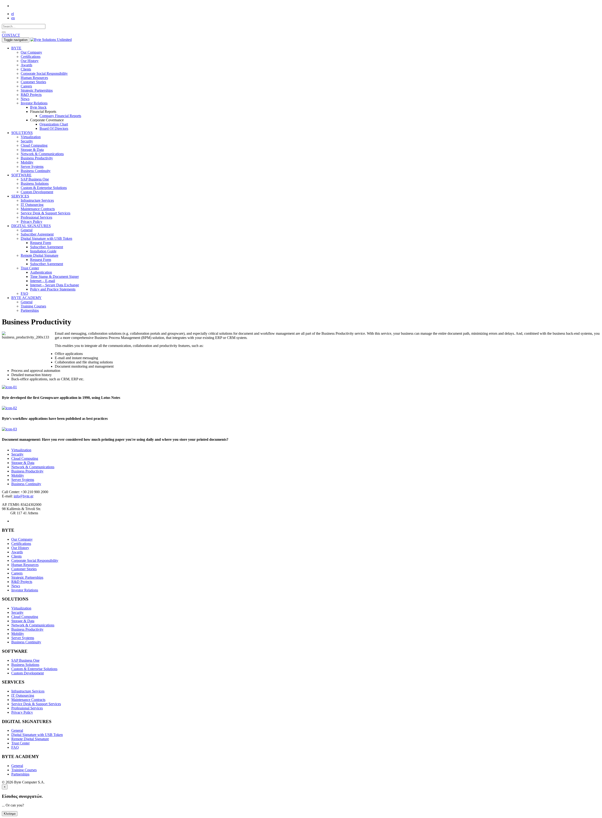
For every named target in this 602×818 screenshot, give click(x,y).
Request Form (40, 243)
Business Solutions (35, 183)
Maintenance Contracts (38, 209)
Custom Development (37, 192)
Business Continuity (36, 171)
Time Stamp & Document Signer (54, 277)
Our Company (31, 52)
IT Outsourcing (32, 205)
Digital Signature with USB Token (46, 238)
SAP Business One (35, 179)
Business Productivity (37, 158)
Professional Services (36, 217)
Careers (26, 86)
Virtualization (31, 137)
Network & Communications (42, 154)
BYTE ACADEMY (26, 298)
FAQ (24, 293)
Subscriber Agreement (37, 234)
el (12, 14)
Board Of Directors (54, 128)
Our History (30, 61)
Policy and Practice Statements (52, 289)
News (25, 99)
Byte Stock (38, 107)
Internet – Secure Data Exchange (54, 285)
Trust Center (30, 268)
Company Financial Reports (60, 116)
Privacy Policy (31, 222)
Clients (26, 69)
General (26, 230)
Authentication (41, 272)
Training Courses (33, 306)
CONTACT (11, 35)
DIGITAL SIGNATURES (31, 226)
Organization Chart (54, 124)
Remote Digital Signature (39, 255)
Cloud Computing (34, 145)
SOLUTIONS (22, 133)
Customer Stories (33, 82)
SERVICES (20, 196)
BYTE (16, 48)
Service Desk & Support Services (45, 213)
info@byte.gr (23, 496)
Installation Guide (43, 251)
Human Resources (34, 78)
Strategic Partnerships (37, 90)
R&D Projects (31, 95)
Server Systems (32, 167)
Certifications (30, 57)
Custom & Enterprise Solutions (44, 188)
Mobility (27, 162)
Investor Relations (34, 103)
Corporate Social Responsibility (44, 73)
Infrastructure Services (37, 200)
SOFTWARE (21, 175)
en (13, 18)
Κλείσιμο (10, 813)
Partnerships (30, 310)
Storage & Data (32, 150)
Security (27, 141)
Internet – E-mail (42, 281)
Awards (26, 65)
